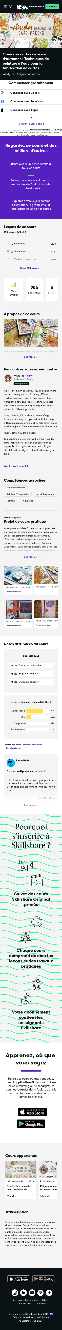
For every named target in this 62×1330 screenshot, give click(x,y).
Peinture (11, 500)
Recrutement (31, 1300)
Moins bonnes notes (32, 745)
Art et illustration (45, 494)
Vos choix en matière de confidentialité (28, 1314)
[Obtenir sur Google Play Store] (31, 1123)
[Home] (23, 7)
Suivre (30, 376)
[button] (5, 7)
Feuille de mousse (16, 487)
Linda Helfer (23, 760)
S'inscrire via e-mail (31, 123)
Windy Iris (24, 376)
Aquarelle (28, 500)
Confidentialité (23, 1303)
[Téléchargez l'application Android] (43, 1278)
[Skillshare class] (20, 1169)
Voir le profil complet (16, 466)
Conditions (40, 1303)
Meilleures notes (13, 745)
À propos (17, 1300)
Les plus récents (13, 748)
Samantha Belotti (13, 621)
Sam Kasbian (11, 587)
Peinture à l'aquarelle (18, 494)
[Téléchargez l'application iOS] (18, 1278)
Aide (44, 1300)
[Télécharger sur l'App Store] (31, 1112)
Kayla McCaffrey (44, 620)
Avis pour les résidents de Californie (31, 1317)
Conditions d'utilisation (40, 130)
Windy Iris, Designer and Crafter (22, 74)
